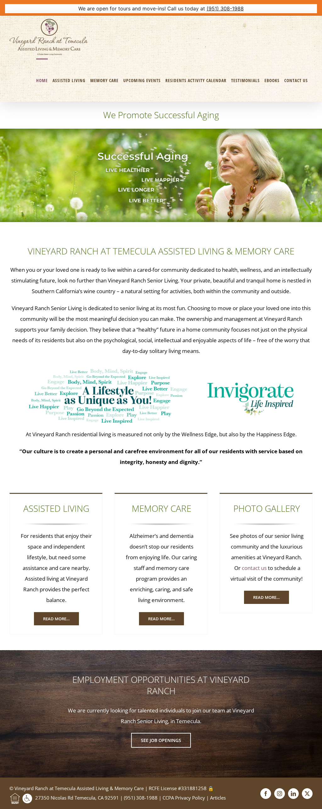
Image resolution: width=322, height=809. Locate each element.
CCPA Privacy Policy (184, 798)
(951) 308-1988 (225, 8)
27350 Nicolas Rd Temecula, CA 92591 (77, 798)
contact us (254, 568)
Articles (218, 798)
